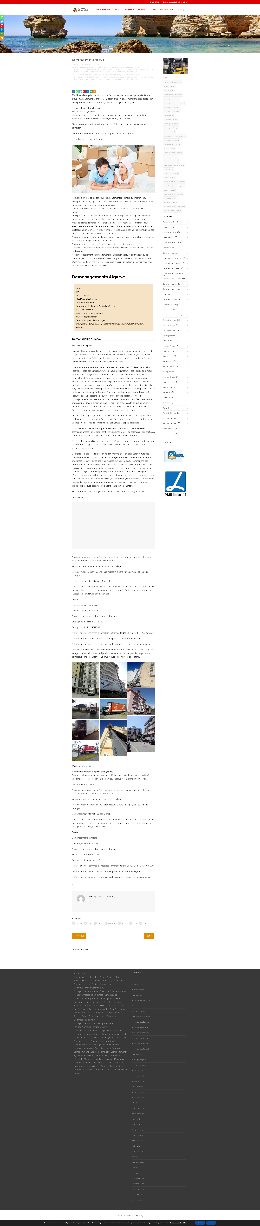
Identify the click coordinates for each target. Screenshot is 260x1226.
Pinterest (125, 923)
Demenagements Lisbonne (124, 77)
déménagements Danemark (172, 258)
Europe (173, 148)
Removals (166, 408)
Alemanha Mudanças (84, 1059)
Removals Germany (169, 413)
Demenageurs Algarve (111, 72)
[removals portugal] (85, 680)
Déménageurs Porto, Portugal (87, 1044)
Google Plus (112, 923)
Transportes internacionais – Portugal (91, 1066)
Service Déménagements (93, 1016)
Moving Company (179, 165)
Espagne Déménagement (103, 1037)
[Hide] (1, 41)
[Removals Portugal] (113, 709)
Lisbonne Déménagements (114, 1034)
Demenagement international (97, 67)
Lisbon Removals (168, 341)
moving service (168, 169)
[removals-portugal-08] (141, 675)
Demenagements (114, 75)
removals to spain (169, 207)
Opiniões (114, 1009)
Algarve (166, 82)
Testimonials (129, 9)
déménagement (80, 75)
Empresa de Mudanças (92, 994)
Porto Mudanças (117, 1066)
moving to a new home (171, 173)
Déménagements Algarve (130, 67)
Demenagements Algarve (130, 75)
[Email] (91, 91)
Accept (200, 1223)
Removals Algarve (90, 1055)
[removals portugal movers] (85, 751)
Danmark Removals (169, 232)
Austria (166, 86)
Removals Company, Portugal (99, 1012)
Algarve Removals (176, 82)
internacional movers (170, 157)
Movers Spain (167, 356)
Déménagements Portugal (103, 1041)
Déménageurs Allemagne (171, 305)
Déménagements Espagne (171, 263)
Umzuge (178, 211)
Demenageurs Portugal (128, 72)
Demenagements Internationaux (102, 69)
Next (148, 935)
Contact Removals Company (99, 980)
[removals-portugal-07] (141, 701)
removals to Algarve (170, 198)
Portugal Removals (169, 194)
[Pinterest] (84, 91)
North (175, 186)
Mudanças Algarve (104, 1059)
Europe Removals (169, 153)
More (154, 9)
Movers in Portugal (169, 346)
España (166, 148)
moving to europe (169, 177)
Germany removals (169, 330)
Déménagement (80, 67)
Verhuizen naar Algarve (97, 1030)
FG (116, 1215)
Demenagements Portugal (82, 72)
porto (165, 190)
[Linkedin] (87, 91)
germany (179, 153)
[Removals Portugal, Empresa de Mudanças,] (85, 709)
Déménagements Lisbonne (124, 69)
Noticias (110, 977)
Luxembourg (168, 165)
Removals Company (103, 9)
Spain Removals (169, 211)
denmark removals (169, 132)
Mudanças (180, 182)
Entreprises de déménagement (99, 998)
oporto (182, 186)
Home (172, 25)
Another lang (143, 9)
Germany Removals (109, 1055)
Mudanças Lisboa (92, 1034)
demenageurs (97, 79)
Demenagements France (81, 69)
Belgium (173, 86)
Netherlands (168, 186)
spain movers (181, 207)
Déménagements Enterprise (96, 991)
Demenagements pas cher (143, 69)
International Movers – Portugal (88, 1069)
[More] (94, 91)
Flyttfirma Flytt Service (102, 1005)
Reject (211, 1223)
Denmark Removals (169, 320)
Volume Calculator (167, 9)
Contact (117, 9)
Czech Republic (169, 90)
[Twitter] (80, 91)
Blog (96, 977)
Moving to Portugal (169, 182)
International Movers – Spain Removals (91, 1048)
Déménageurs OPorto (170, 310)
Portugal (172, 190)
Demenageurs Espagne (171, 124)
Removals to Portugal (106, 896)
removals (180, 194)
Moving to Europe (169, 377)
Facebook (79, 923)
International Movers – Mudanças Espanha (105, 1062)
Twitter (90, 923)
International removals (171, 161)
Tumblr (135, 923)
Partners (78, 973)
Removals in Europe (169, 418)
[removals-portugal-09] (113, 680)
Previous (80, 935)
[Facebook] (73, 91)
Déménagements (115, 67)
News (102, 977)
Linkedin (100, 923)
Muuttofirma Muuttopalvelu (95, 1009)
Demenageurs (97, 72)
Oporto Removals (111, 1044)
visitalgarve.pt (80, 497)
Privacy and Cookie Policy (178, 1223)
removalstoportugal (95, 64)
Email (145, 923)
